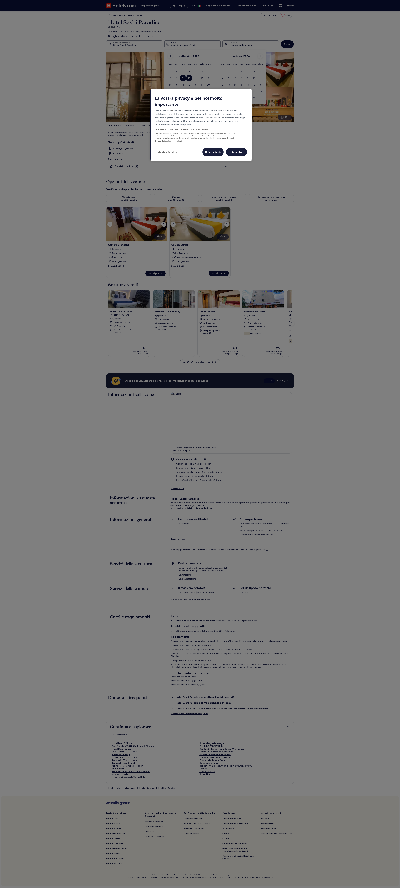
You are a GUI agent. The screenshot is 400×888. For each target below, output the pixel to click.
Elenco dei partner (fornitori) (168, 141)
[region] (201, 125)
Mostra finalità (167, 152)
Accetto (236, 152)
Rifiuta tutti (213, 152)
